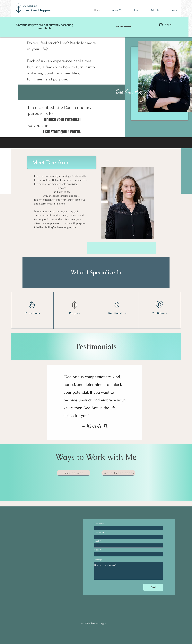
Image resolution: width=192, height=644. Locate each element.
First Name (99, 523)
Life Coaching (30, 6)
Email (96, 541)
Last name (99, 532)
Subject (97, 550)
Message (98, 559)
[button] (99, 402)
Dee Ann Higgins (36, 10)
